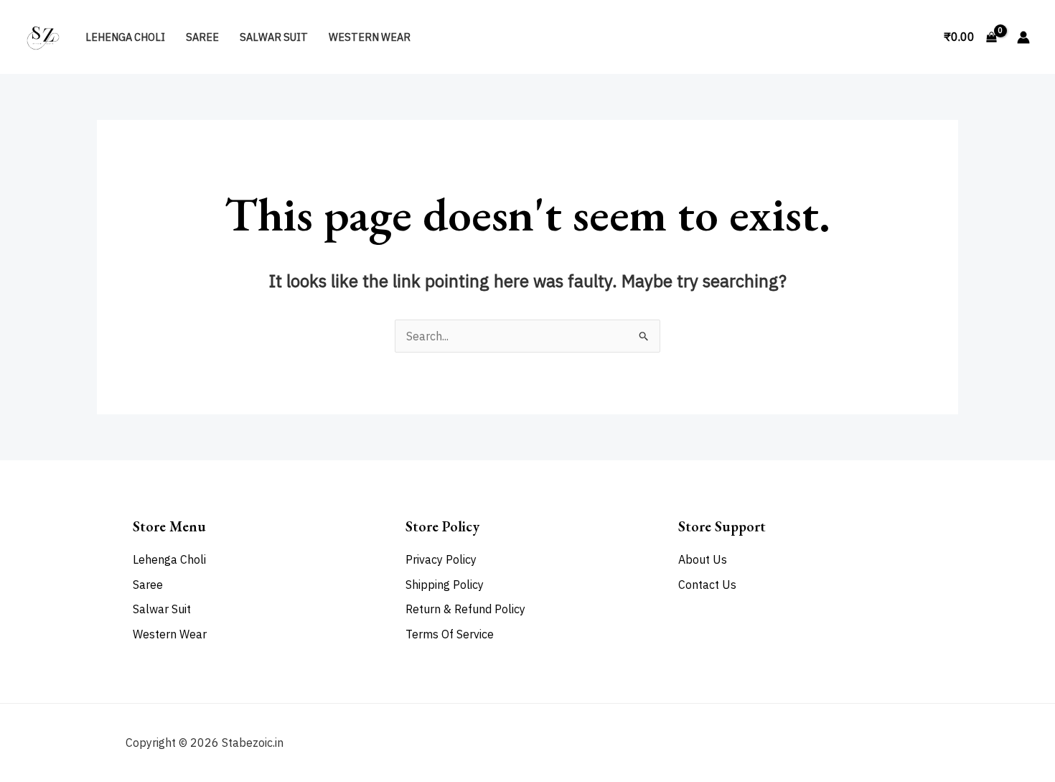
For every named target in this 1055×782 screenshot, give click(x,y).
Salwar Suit (274, 37)
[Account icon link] (1023, 37)
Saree (202, 37)
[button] (916, 37)
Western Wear (370, 37)
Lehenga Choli (125, 37)
